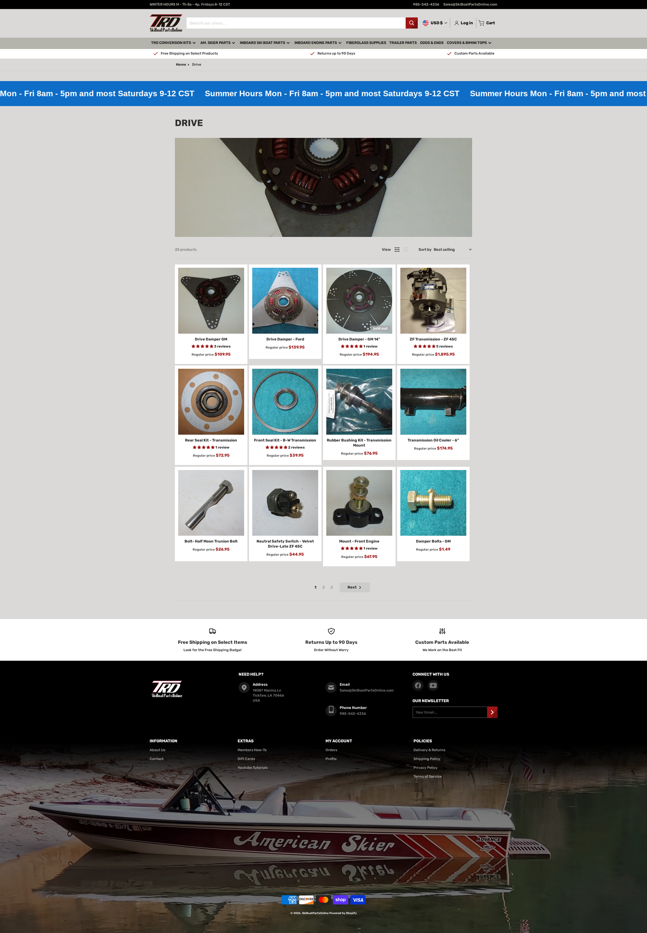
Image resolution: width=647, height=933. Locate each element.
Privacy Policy (425, 768)
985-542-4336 (426, 4)
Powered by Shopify (343, 913)
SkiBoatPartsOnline (315, 913)
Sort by (425, 249)
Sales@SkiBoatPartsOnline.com (470, 4)
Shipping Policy (426, 759)
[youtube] (433, 685)
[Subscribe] (492, 712)
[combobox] (302, 23)
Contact (157, 759)
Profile (331, 759)
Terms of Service (427, 776)
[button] (203, 346)
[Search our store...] (412, 23)
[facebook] (418, 685)
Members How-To (252, 750)
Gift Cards (246, 759)
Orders (331, 750)
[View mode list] (405, 249)
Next (352, 587)
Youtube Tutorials (253, 768)
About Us (157, 750)
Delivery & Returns (429, 750)
